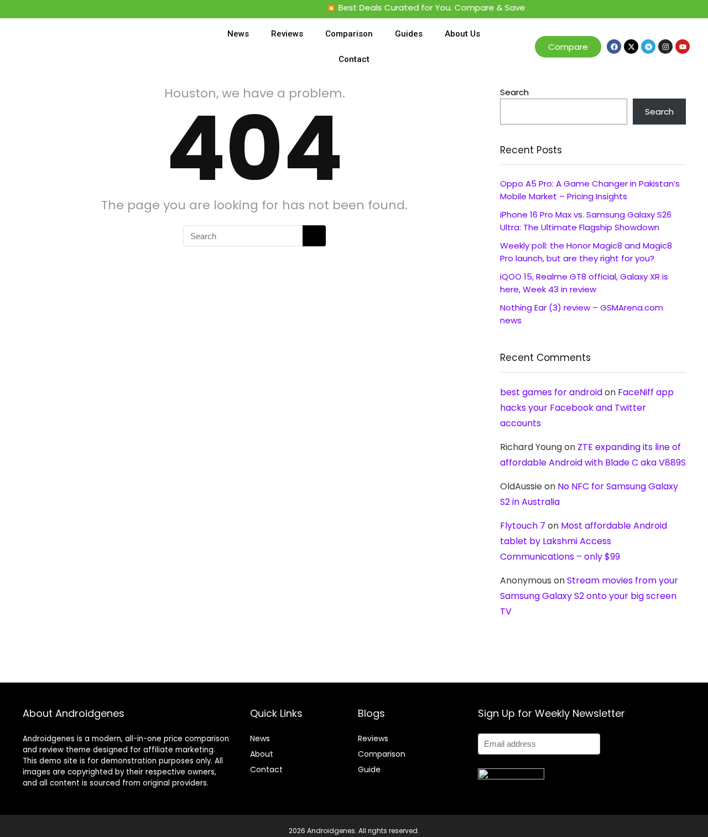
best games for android (551, 392)
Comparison (349, 34)
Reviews (287, 34)
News (238, 34)
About (261, 754)
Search (514, 92)
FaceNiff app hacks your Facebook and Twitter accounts (587, 408)
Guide (369, 769)
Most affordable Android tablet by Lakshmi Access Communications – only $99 (583, 541)
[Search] (314, 235)
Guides (409, 34)
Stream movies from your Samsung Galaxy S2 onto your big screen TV (589, 596)
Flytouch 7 (522, 525)
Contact (354, 59)
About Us (462, 34)
